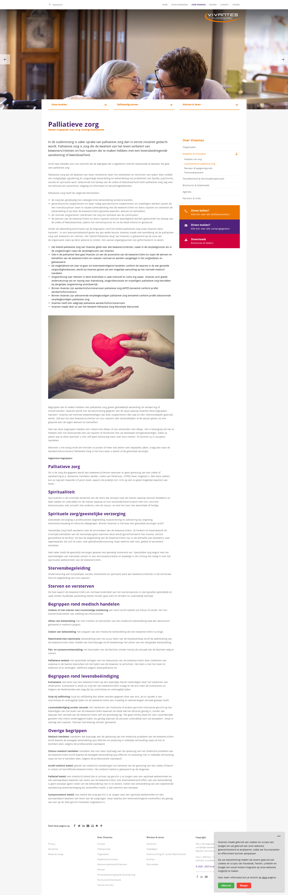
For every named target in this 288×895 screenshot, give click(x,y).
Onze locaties (59, 104)
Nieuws (213, 4)
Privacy (51, 843)
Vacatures (151, 843)
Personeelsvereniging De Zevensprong (116, 874)
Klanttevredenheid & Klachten (112, 864)
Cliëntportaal (103, 848)
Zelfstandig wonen (127, 104)
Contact (224, 4)
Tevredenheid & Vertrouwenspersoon (203, 178)
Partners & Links (192, 198)
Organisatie (189, 147)
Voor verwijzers (179, 4)
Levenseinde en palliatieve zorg (199, 163)
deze (265, 877)
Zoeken (236, 4)
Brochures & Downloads (196, 185)
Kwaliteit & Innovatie (194, 153)
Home (165, 4)
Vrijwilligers (152, 848)
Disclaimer (53, 848)
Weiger (244, 885)
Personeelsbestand (193, 172)
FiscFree (150, 859)
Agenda (187, 191)
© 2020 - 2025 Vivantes (207, 866)
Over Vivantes (199, 4)
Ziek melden (152, 864)
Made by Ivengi (55, 854)
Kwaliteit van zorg (193, 159)
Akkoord (226, 885)
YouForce (151, 854)
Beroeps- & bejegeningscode (198, 168)
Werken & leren (192, 104)
